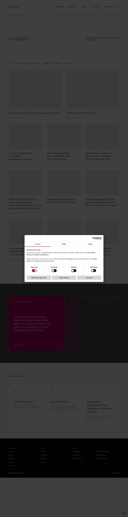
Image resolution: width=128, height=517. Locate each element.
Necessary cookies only (39, 277)
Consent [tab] (37, 244)
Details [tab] (64, 244)
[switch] (54, 270)
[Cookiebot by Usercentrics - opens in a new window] (94, 238)
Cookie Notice (90, 252)
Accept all (89, 277)
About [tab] (90, 244)
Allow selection (64, 277)
